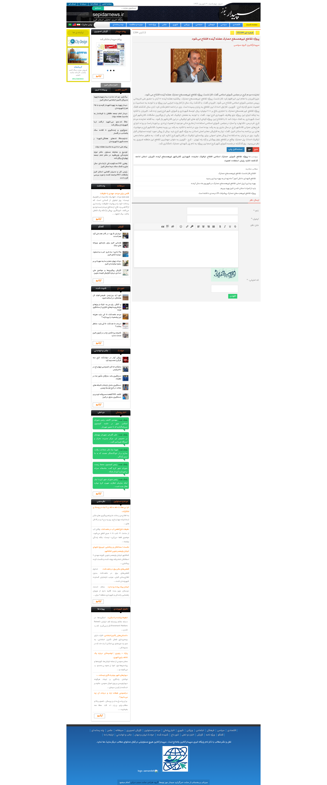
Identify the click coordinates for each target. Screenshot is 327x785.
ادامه (137, 156)
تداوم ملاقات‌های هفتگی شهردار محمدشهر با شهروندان (111, 140)
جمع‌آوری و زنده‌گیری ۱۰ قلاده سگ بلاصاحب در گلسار (111, 132)
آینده (158, 156)
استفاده (235, 160)
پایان (242, 160)
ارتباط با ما (94, 4)
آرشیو (98, 76)
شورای (232, 156)
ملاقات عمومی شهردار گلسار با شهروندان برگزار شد (111, 123)
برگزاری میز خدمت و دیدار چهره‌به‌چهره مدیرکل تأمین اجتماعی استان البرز (111, 98)
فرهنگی (211, 24)
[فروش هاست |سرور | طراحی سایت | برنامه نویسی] (78, 41)
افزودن (233, 296)
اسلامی (217, 156)
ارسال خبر (72, 4)
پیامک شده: (123, 420)
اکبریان (151, 156)
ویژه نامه (152, 24)
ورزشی (186, 24)
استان (144, 156)
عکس (164, 24)
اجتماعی (198, 24)
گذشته (254, 160)
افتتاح (209, 156)
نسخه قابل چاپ (235, 149)
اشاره (247, 160)
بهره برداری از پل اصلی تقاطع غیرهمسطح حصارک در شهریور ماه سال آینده (223, 183)
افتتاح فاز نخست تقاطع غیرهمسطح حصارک (237, 173)
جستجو (98, 8)
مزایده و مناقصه (136, 24)
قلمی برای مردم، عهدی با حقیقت (114, 193)
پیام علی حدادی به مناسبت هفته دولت (111, 146)
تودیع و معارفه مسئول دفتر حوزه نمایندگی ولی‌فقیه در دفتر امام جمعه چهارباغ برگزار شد (111, 155)
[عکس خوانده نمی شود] (224, 281)
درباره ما (83, 4)
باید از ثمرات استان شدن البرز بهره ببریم (238, 188)
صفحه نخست (251, 24)
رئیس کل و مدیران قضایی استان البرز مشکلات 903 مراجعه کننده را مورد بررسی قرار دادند (111, 174)
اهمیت (227, 160)
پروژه (245, 156)
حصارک (224, 156)
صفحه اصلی (106, 4)
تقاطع (239, 156)
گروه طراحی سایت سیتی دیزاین (144, 782)
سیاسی (223, 24)
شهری (175, 24)
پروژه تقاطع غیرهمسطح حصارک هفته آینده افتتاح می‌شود (225, 39)
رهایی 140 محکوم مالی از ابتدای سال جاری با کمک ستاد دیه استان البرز (111, 165)
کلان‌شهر (177, 156)
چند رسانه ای (118, 24)
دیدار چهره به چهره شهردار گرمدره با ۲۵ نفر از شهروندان (111, 107)
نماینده (194, 156)
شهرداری (186, 156)
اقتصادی (236, 24)
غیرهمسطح (167, 156)
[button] (220, 226)
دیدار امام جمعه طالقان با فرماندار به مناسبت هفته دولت (111, 115)
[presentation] (220, 226)
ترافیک (202, 156)
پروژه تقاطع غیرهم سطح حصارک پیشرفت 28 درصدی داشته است (227, 193)
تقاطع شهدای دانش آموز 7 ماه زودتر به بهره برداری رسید (231, 178)
